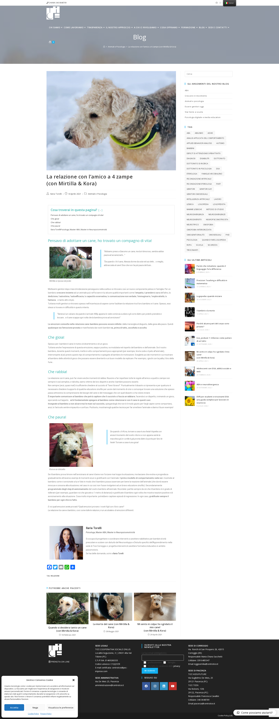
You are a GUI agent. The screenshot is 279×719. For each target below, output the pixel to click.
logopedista (219, 204)
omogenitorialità (195, 235)
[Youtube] (173, 686)
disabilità (204, 158)
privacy (177, 666)
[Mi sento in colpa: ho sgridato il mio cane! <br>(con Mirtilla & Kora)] (190, 356)
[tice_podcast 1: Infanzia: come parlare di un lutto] (190, 341)
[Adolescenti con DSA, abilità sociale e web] (190, 371)
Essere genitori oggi (194, 106)
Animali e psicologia (194, 101)
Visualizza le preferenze (60, 707)
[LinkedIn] (164, 686)
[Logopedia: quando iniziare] (190, 298)
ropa (189, 245)
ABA (187, 90)
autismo (220, 143)
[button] (73, 680)
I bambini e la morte (206, 310)
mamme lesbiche (194, 209)
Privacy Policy (45, 713)
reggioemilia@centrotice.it (206, 664)
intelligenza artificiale (198, 199)
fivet (218, 184)
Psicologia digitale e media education (203, 117)
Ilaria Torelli (56, 193)
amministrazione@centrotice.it (109, 685)
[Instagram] (155, 686)
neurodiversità (194, 219)
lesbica (190, 204)
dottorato (219, 158)
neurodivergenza (195, 214)
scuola (199, 245)
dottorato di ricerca (197, 163)
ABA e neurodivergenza (208, 384)
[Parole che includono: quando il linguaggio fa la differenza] (190, 269)
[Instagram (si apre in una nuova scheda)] (220, 2)
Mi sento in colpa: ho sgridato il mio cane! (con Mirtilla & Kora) (154, 627)
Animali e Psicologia (97, 193)
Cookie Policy (33, 713)
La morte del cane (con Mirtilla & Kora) (111, 625)
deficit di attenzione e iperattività (203, 153)
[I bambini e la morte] (190, 312)
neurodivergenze (217, 214)
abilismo (199, 133)
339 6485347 (203, 660)
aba (188, 133)
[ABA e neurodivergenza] (190, 386)
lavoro (217, 199)
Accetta (14, 707)
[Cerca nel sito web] (209, 73)
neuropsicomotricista (217, 219)
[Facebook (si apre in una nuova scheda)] (217, 2)
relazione (55, 576)
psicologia (192, 240)
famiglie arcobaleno (212, 174)
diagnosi (191, 158)
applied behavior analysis (199, 143)
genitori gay (206, 189)
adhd (210, 133)
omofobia (208, 224)
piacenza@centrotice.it (204, 703)
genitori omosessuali (197, 194)
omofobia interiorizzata (199, 229)
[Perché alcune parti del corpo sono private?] (190, 326)
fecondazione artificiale (199, 179)
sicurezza (213, 245)
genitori (191, 189)
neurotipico (193, 224)
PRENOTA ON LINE (59, 661)
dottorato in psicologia (199, 168)
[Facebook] (146, 686)
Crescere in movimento (196, 95)
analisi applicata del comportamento (205, 138)
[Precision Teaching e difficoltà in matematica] (190, 283)
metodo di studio (215, 209)
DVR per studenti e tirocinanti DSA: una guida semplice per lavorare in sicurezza (213, 399)
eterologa (192, 174)
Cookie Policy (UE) (225, 715)
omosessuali (215, 235)
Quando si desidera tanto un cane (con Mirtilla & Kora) (67, 629)
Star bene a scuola (194, 112)
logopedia (203, 204)
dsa (218, 168)
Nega (35, 707)
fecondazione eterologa (199, 184)
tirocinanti (192, 250)
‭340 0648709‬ (203, 699)
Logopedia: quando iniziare (209, 296)
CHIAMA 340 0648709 (57, 2)
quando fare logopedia (214, 240)
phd (227, 235)
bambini (190, 148)
